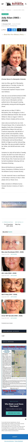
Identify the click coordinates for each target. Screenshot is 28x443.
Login (3, 335)
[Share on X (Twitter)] (14, 29)
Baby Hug (17, 224)
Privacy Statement (19, 441)
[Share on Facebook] (9, 29)
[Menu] (3, 4)
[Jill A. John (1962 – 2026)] (14, 264)
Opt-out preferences (9, 441)
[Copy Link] (24, 29)
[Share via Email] (19, 29)
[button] (25, 419)
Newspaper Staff (7, 24)
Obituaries (5, 14)
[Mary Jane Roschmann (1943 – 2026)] (14, 243)
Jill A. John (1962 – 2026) (9, 273)
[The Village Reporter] (15, 4)
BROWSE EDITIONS (14, 413)
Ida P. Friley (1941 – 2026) (9, 294)
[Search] (25, 4)
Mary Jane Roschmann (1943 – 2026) (13, 252)
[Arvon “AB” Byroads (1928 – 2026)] (14, 307)
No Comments (6, 25)
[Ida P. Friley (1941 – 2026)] (14, 285)
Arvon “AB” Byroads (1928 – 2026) (12, 316)
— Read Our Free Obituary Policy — (14, 34)
